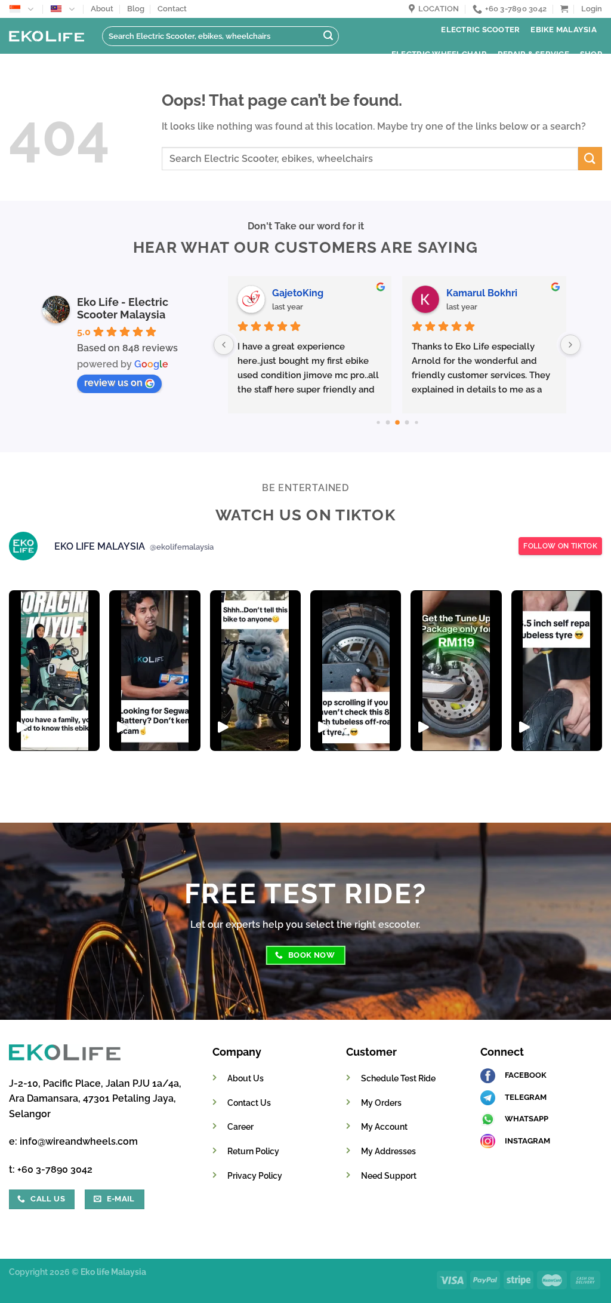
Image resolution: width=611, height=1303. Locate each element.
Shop (591, 54)
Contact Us (249, 1102)
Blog (135, 8)
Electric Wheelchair (439, 54)
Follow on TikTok (560, 546)
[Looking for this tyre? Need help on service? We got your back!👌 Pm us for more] (355, 670)
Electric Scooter (480, 29)
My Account (384, 1126)
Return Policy (253, 1151)
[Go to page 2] (397, 422)
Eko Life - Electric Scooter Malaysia (122, 308)
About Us (245, 1078)
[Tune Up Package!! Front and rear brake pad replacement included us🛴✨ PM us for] (456, 670)
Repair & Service (533, 54)
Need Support (388, 1175)
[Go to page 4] (416, 422)
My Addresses (388, 1151)
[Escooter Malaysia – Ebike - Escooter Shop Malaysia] (46, 36)
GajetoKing (297, 293)
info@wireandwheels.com (79, 1141)
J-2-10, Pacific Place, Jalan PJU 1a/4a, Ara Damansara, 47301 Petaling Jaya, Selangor (95, 1099)
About (102, 8)
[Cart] (564, 8)
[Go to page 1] (387, 423)
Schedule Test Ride (398, 1078)
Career (240, 1126)
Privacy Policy (254, 1175)
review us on (113, 382)
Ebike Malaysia (563, 29)
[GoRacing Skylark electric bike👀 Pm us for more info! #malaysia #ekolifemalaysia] (255, 670)
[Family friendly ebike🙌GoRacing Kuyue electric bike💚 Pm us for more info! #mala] (54, 670)
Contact (172, 8)
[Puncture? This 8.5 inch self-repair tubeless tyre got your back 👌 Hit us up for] (556, 670)
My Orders (381, 1102)
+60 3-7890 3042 (54, 1169)
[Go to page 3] (407, 423)
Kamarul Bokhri (481, 293)
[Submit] (328, 36)
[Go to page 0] (378, 422)
